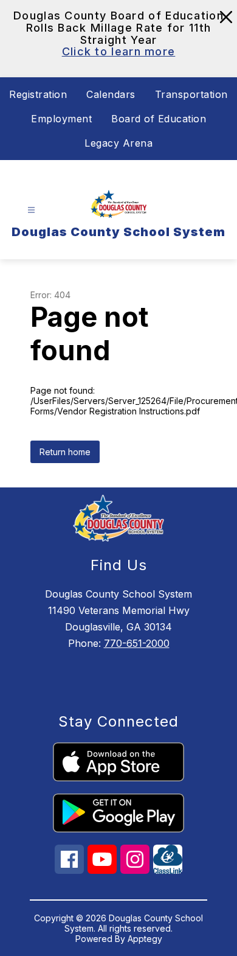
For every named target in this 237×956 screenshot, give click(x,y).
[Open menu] (31, 210)
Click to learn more (119, 51)
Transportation (191, 94)
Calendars (111, 94)
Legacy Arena (118, 143)
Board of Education (158, 119)
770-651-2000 (137, 643)
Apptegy (145, 938)
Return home (65, 452)
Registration (38, 94)
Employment (61, 119)
